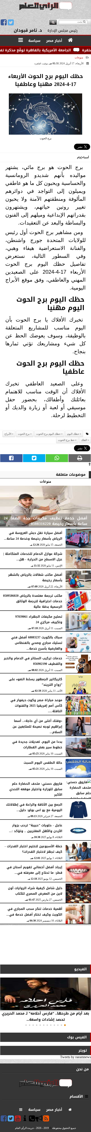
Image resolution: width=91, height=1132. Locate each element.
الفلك (84, 440)
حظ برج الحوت (66, 440)
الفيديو (80, 969)
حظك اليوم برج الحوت (48, 433)
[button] (65, 1025)
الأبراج (7, 433)
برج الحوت (24, 433)
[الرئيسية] (70, 40)
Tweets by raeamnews (75, 1057)
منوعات (79, 57)
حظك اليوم (73, 433)
